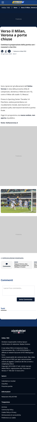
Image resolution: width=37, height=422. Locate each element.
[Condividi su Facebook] (5, 51)
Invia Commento (25, 299)
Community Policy (7, 410)
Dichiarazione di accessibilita (11, 415)
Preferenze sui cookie (9, 418)
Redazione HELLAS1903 (9, 397)
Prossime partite (7, 386)
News (15, 7)
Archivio (4, 407)
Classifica (5, 384)
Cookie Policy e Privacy (9, 412)
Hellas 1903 (6, 7)
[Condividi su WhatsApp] (2, 51)
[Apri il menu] (3, 2)
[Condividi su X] (9, 51)
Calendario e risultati (8, 381)
